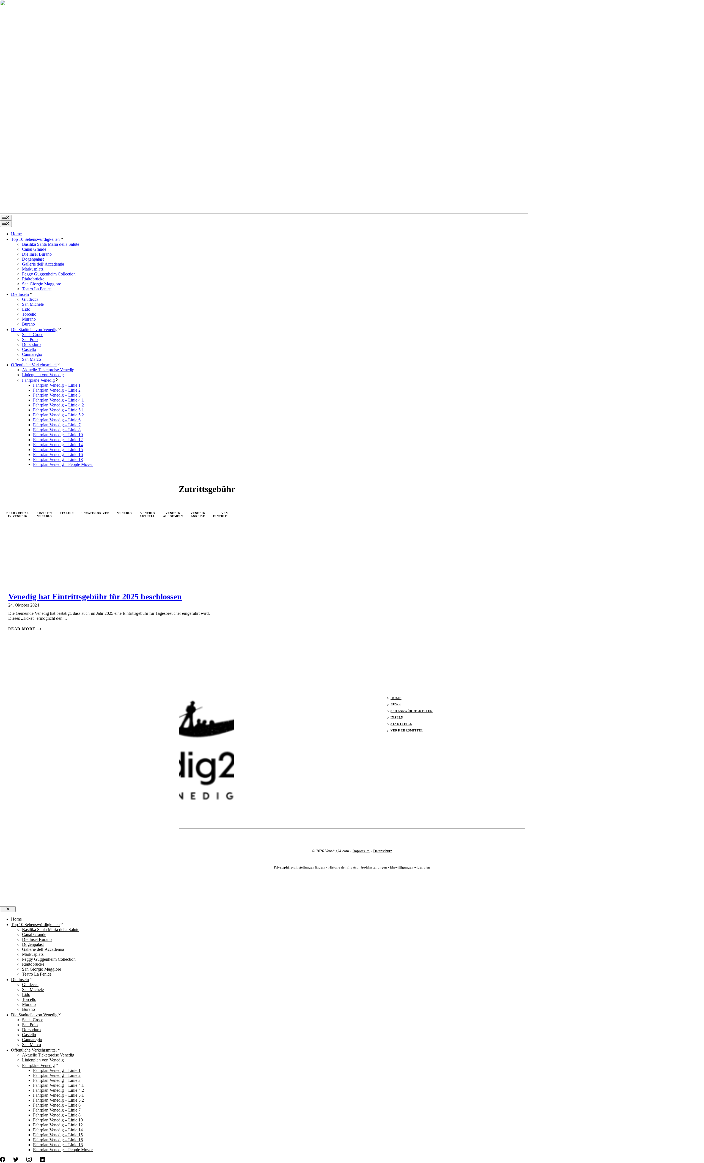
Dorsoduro (31, 344)
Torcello (29, 314)
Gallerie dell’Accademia (43, 264)
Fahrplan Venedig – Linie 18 (58, 459)
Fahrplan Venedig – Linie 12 (58, 439)
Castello (29, 349)
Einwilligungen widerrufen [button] (410, 867)
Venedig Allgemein (173, 515)
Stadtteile (401, 723)
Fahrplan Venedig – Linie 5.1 (58, 410)
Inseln (397, 717)
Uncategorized (95, 513)
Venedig (124, 513)
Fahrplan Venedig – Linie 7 (57, 424)
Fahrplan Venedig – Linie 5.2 (58, 415)
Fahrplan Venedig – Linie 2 (57, 390)
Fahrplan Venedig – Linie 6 (57, 419)
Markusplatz (32, 269)
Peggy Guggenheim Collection (49, 274)
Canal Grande (34, 249)
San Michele (33, 304)
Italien (67, 513)
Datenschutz (382, 851)
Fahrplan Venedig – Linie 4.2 (58, 405)
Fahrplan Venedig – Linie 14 (58, 444)
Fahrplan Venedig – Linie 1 (57, 385)
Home (16, 233)
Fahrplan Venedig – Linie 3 (57, 395)
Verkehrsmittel (407, 730)
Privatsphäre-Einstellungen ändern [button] (299, 867)
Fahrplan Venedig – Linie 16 (58, 454)
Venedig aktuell (147, 515)
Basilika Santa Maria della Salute (50, 244)
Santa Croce (32, 334)
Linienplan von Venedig (43, 374)
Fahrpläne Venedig (38, 380)
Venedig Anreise (198, 515)
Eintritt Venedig (45, 515)
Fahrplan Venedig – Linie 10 (58, 434)
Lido (26, 309)
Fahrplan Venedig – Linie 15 (58, 449)
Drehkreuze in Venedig (17, 515)
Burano (28, 324)
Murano (29, 319)
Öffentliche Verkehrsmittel (34, 364)
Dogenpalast (33, 259)
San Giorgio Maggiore (41, 284)
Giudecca (30, 299)
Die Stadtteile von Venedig (34, 329)
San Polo (30, 339)
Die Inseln (20, 294)
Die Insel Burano (37, 254)
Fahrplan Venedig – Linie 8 (57, 429)
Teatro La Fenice (36, 288)
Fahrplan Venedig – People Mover (63, 464)
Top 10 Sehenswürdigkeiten (35, 239)
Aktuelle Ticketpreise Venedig (48, 369)
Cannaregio (32, 354)
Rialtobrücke (33, 279)
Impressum (361, 851)
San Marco (31, 359)
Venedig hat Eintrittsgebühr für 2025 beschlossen (95, 596)
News (395, 704)
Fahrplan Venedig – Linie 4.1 (58, 400)
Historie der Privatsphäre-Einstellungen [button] (357, 867)
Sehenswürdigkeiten (412, 710)
